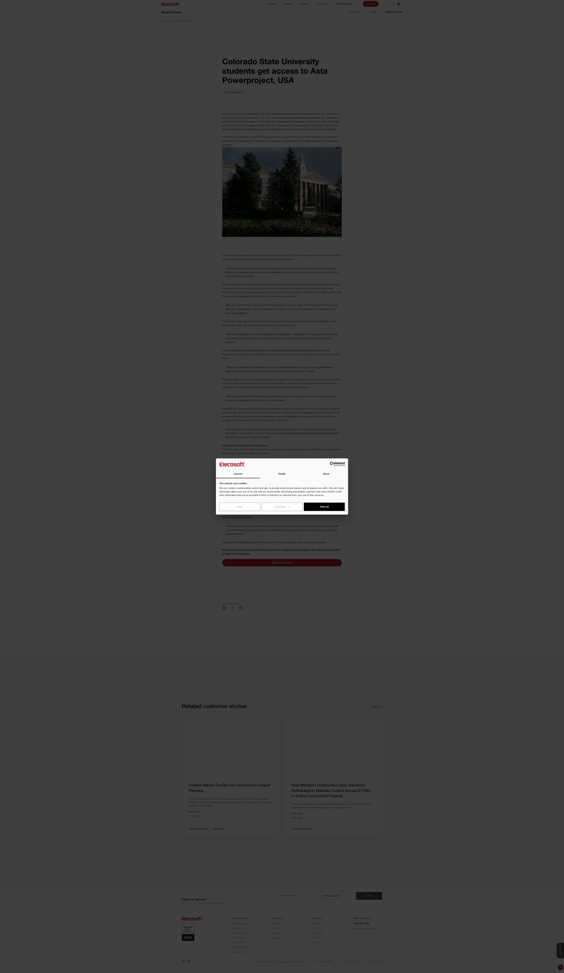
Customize (280, 506)
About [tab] (326, 474)
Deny (239, 506)
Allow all (324, 506)
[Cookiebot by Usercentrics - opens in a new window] (332, 464)
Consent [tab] (238, 474)
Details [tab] (282, 474)
